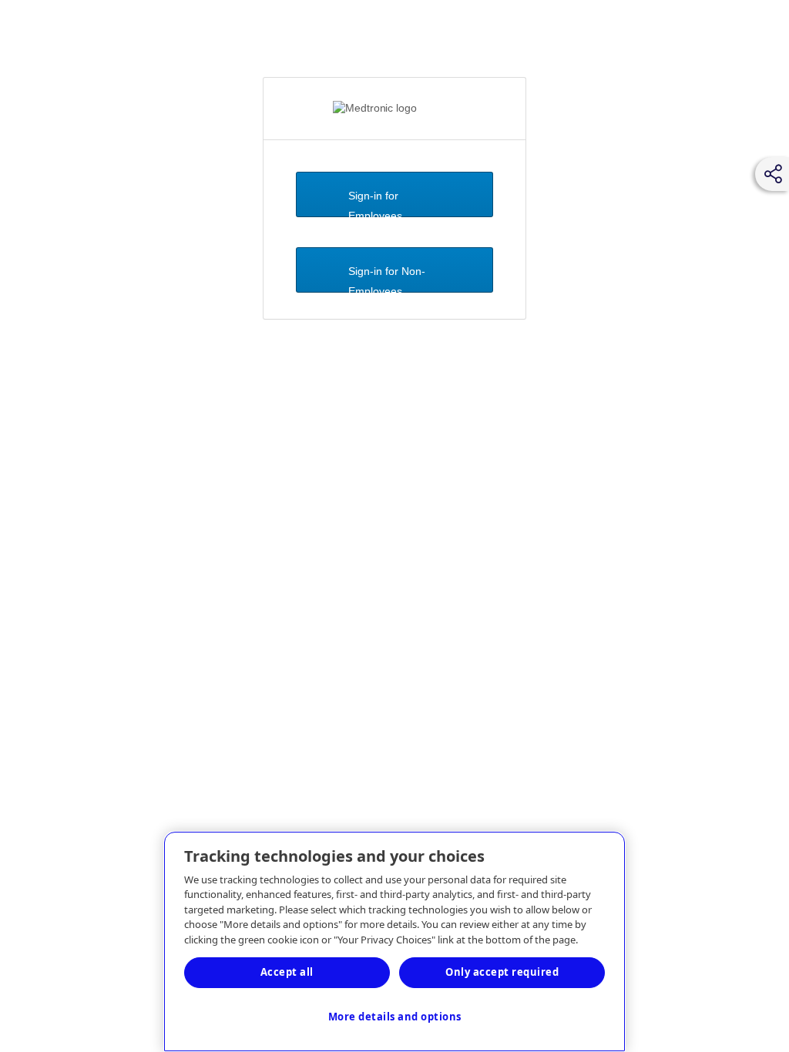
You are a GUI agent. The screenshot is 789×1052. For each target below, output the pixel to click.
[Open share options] (773, 174)
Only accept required (502, 972)
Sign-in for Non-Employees (386, 279)
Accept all (287, 972)
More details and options (395, 1017)
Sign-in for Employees (375, 203)
